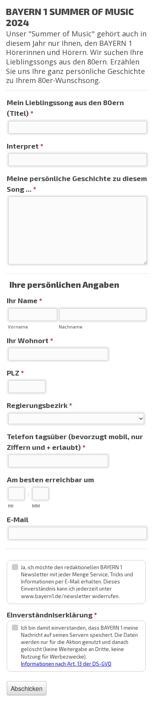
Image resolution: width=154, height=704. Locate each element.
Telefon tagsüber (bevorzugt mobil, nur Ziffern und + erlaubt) (75, 441)
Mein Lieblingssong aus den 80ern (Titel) (65, 107)
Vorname (18, 326)
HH (10, 505)
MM (36, 505)
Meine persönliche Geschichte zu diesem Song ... (77, 183)
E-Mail (17, 519)
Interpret (25, 146)
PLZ (15, 372)
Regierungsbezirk (39, 405)
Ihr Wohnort (30, 340)
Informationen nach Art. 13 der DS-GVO (66, 664)
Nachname (71, 326)
